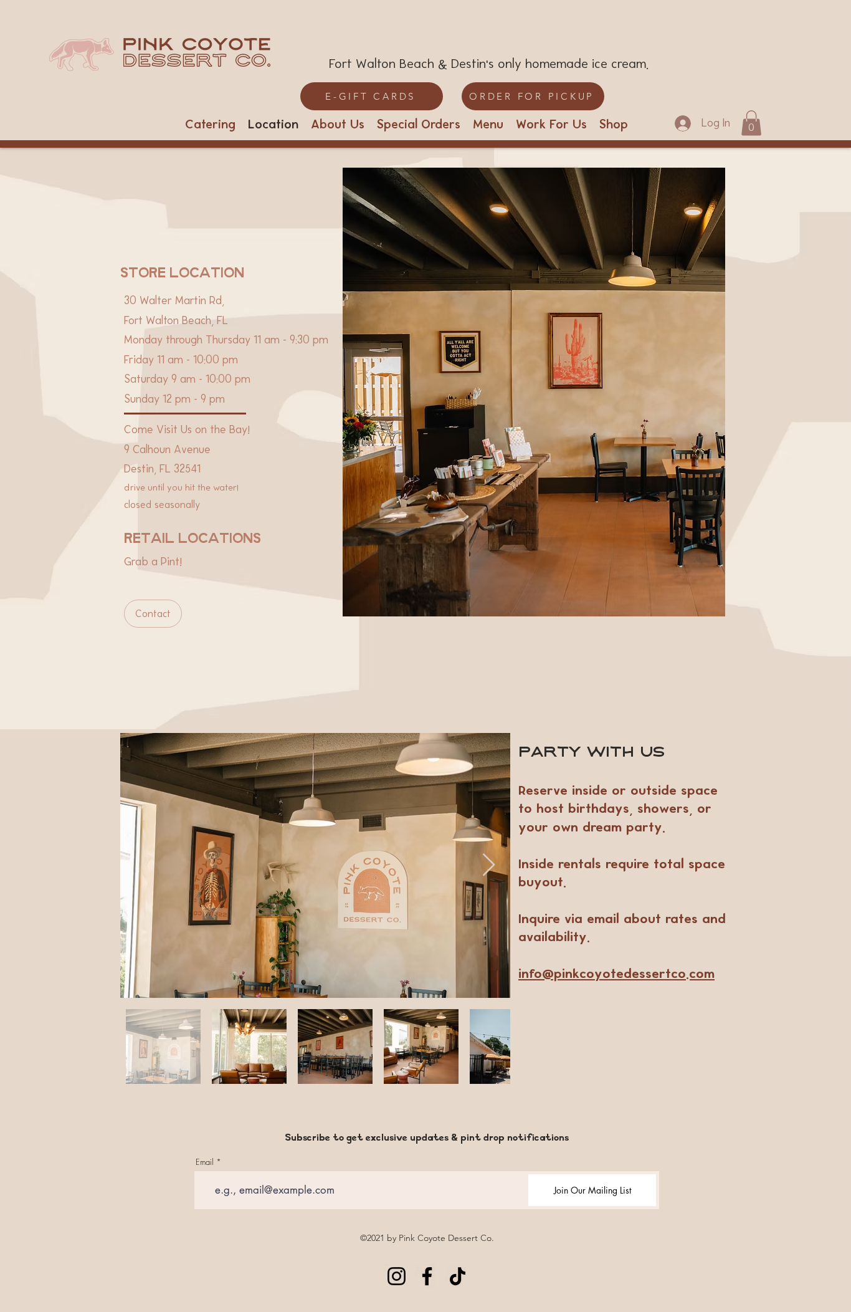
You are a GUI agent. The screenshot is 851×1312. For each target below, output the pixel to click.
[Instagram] (396, 1276)
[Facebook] (427, 1276)
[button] (751, 123)
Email (205, 1162)
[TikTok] (457, 1276)
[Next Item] (489, 865)
